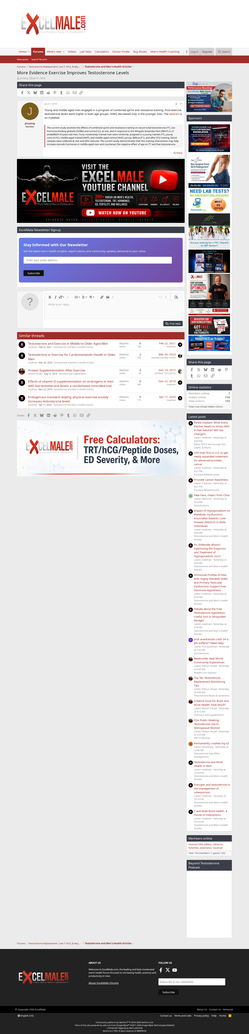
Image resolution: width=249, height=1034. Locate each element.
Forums (38, 51)
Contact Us (215, 1009)
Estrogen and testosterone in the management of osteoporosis (212, 788)
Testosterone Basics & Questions (211, 695)
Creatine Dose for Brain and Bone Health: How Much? (211, 702)
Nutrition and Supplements (72, 373)
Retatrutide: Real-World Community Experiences (209, 660)
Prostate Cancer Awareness (211, 479)
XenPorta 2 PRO (110, 1030)
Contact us (166, 1015)
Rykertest (193, 847)
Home (22, 51)
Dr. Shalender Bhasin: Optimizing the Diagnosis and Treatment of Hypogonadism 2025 (210, 550)
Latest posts (197, 417)
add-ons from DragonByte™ (116, 1025)
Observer (218, 844)
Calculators (102, 51)
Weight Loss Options (205, 672)
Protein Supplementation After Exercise (56, 370)
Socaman (218, 847)
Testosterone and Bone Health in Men (208, 764)
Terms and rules (182, 1015)
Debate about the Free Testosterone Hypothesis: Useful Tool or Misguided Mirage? (209, 614)
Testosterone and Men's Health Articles (73, 347)
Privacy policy (201, 1015)
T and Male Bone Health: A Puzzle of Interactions (210, 813)
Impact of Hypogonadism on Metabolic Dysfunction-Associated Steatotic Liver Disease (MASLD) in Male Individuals (212, 518)
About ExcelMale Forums (104, 983)
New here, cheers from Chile (211, 495)
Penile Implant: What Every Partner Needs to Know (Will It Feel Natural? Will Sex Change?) (211, 428)
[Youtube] (174, 971)
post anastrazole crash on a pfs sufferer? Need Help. (211, 641)
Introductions (201, 505)
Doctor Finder (121, 51)
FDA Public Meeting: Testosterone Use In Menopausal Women (207, 724)
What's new (54, 51)
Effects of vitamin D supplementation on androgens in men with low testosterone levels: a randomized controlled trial (71, 383)
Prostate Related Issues (206, 474)
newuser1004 (195, 844)
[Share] (176, 104)
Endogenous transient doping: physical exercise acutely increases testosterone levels (68, 399)
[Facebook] (160, 971)
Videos (72, 51)
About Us (202, 1009)
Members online (200, 838)
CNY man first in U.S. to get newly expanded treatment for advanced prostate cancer (211, 458)
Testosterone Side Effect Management (207, 755)
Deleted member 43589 (163, 357)
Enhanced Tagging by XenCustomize (125, 1028)
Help (214, 1015)
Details (170, 1025)
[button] (29, 52)
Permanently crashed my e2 (211, 743)
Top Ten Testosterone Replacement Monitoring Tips (209, 681)
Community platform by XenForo (124, 1022)
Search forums (39, 59)
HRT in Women (202, 738)
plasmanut (206, 847)
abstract (174, 114)
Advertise (228, 1009)
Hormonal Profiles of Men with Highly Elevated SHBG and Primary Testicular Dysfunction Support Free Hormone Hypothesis (211, 582)
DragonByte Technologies (154, 1025)
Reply (179, 152)
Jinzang (24, 78)
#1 (181, 103)
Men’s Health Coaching (165, 51)
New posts (22, 59)
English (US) (27, 1015)
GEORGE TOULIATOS (165, 373)
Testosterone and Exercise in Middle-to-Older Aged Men (68, 343)
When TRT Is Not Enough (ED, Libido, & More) (210, 446)
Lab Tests (85, 51)
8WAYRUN (141, 1030)
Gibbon (208, 844)
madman (32, 347)
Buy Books (140, 51)
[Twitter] (168, 971)
